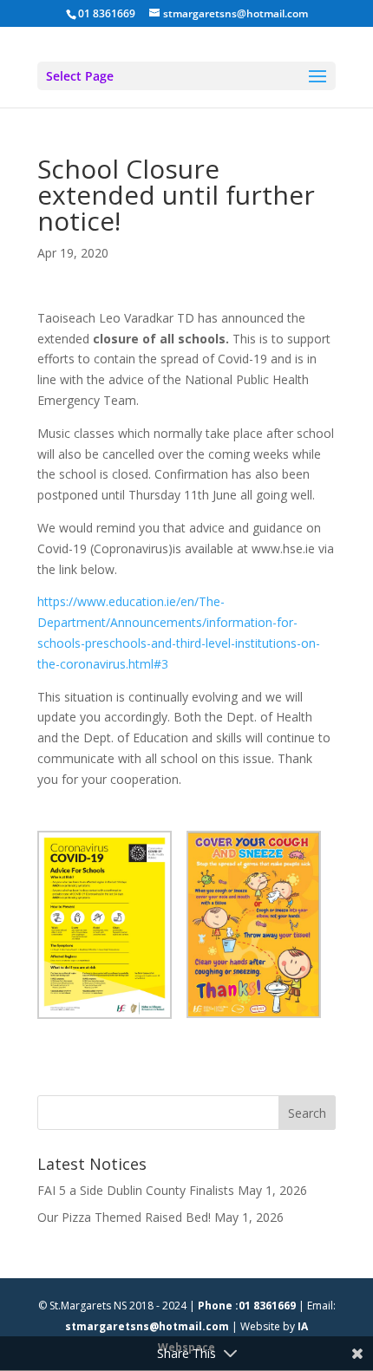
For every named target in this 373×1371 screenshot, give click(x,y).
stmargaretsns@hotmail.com (147, 1326)
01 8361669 (106, 13)
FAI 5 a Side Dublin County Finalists (135, 1190)
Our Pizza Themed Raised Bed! (124, 1217)
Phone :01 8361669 (247, 1305)
